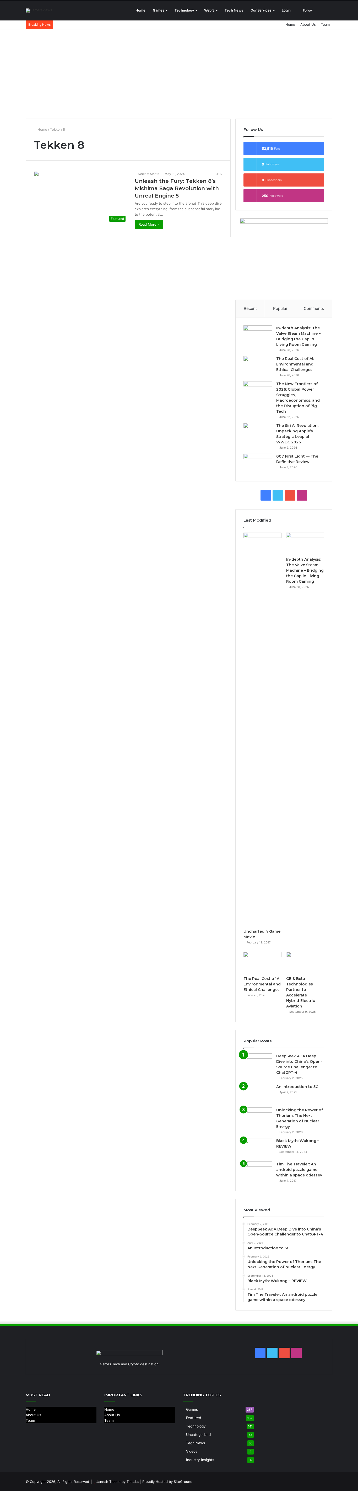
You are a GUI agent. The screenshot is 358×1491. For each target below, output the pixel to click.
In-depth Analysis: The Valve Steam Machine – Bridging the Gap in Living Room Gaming (305, 570)
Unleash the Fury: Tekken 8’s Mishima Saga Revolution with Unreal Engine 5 (177, 188)
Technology (184, 10)
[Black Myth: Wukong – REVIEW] (257, 1148)
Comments (314, 308)
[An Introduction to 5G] (257, 1094)
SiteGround (183, 1481)
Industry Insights (200, 1460)
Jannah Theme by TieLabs (117, 1481)
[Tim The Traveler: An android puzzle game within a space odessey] (257, 1171)
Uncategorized (198, 1434)
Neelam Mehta (148, 174)
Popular (280, 308)
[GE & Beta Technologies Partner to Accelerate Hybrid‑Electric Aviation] (305, 962)
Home (140, 10)
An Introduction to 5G (297, 1086)
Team (325, 24)
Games (158, 10)
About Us (308, 24)
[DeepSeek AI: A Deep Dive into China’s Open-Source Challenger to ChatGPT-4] (257, 1063)
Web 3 (209, 10)
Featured (193, 1418)
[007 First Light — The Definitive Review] (257, 463)
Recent (250, 308)
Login (286, 10)
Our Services (261, 10)
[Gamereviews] (39, 10)
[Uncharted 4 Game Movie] (262, 729)
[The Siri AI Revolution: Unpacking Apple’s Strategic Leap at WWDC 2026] (257, 433)
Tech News (234, 10)
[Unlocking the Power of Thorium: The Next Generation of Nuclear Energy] (257, 1117)
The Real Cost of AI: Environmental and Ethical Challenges (295, 364)
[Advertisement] (179, 74)
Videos (191, 1451)
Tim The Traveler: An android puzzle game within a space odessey (299, 1169)
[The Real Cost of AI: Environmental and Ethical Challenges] (257, 366)
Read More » (149, 224)
